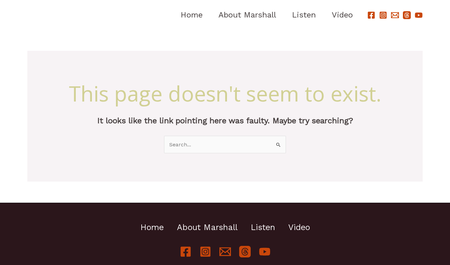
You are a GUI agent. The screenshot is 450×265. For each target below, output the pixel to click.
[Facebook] (371, 15)
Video (342, 14)
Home (192, 14)
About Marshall (247, 14)
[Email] (395, 15)
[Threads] (407, 15)
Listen (304, 14)
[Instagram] (383, 15)
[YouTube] (419, 15)
